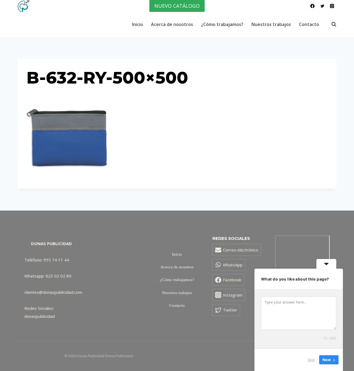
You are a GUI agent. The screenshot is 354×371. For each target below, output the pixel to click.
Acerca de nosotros (172, 24)
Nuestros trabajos (271, 24)
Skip (311, 359)
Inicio (137, 24)
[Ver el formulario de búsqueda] (331, 24)
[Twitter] (322, 6)
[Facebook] (312, 6)
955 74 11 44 (56, 260)
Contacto (309, 24)
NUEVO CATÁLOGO (177, 5)
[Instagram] (332, 6)
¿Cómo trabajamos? (222, 24)
